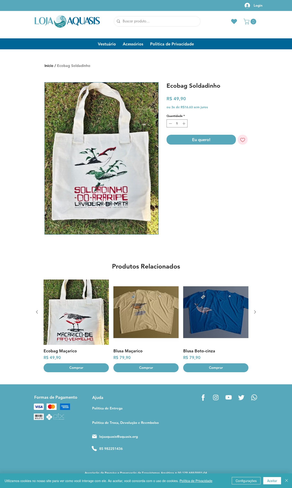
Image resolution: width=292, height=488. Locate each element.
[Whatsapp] (254, 397)
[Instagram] (215, 397)
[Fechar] (286, 480)
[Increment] (184, 123)
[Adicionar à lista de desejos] (243, 140)
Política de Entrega (107, 408)
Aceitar (272, 480)
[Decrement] (170, 123)
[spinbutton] (177, 123)
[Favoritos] (234, 21)
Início (48, 65)
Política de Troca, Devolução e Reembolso (117, 422)
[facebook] (203, 397)
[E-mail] (94, 436)
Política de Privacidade (196, 480)
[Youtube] (228, 397)
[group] (146, 325)
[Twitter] (241, 397)
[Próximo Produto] (255, 312)
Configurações (246, 480)
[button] (251, 21)
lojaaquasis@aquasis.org (118, 436)
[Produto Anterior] (37, 312)
